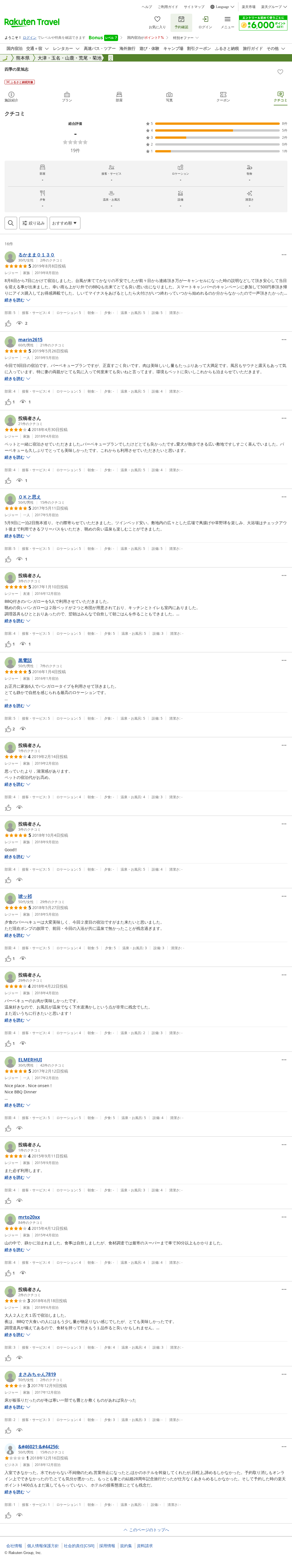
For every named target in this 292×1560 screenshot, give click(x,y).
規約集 (126, 1545)
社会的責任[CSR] (79, 1545)
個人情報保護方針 (43, 1545)
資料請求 (145, 1545)
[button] (34, 257)
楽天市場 (249, 7)
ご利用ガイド (168, 7)
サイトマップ (194, 7)
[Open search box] (11, 223)
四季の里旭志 (17, 69)
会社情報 (14, 1545)
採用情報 (107, 1545)
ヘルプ (147, 7)
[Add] (280, 71)
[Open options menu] (284, 254)
